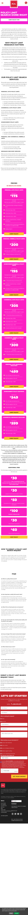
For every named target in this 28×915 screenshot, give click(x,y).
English (14, 801)
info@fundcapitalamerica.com (17, 820)
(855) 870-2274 (14, 810)
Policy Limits (5, 745)
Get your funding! (19, 776)
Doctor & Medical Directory (8, 748)
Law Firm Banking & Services (8, 753)
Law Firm (4, 721)
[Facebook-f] (12, 814)
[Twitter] (15, 814)
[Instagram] (21, 814)
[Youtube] (18, 814)
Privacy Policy (22, 767)
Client (3, 718)
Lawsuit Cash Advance (7, 742)
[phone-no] (26, 3)
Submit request (14, 234)
